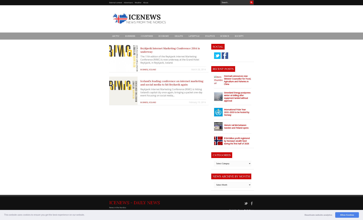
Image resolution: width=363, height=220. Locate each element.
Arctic (116, 36)
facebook (225, 55)
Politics (210, 36)
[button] (85, 215)
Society (239, 36)
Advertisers (128, 2)
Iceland (152, 69)
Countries (147, 36)
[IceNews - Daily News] (139, 25)
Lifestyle (194, 36)
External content (115, 2)
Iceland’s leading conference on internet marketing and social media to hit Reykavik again (171, 82)
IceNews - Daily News (134, 203)
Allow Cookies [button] (347, 215)
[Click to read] (123, 58)
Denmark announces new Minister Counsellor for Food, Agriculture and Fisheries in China (237, 80)
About (145, 2)
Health (179, 36)
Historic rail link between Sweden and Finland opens (236, 126)
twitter (217, 55)
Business (130, 36)
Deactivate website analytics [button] (318, 215)
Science (224, 36)
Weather (138, 2)
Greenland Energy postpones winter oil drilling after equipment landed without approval (237, 96)
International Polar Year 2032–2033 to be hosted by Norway (236, 112)
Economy (164, 36)
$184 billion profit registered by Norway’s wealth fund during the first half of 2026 (237, 141)
